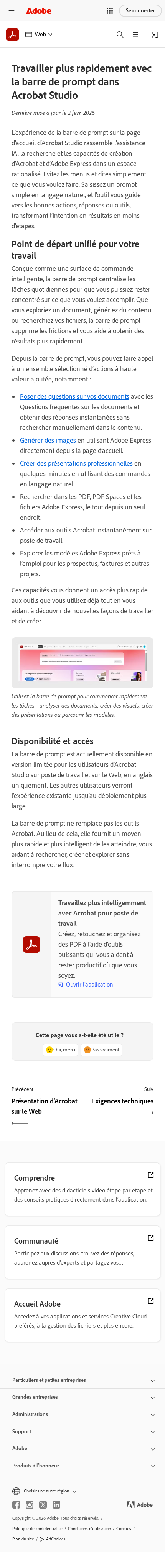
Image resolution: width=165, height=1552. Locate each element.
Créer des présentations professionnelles (76, 463)
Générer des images (48, 440)
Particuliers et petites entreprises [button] (49, 1380)
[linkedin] (56, 1505)
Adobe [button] (19, 1448)
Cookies (123, 1528)
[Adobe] (38, 10)
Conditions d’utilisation (89, 1528)
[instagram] (29, 1505)
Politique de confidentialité (37, 1528)
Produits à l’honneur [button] (35, 1465)
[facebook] (16, 1505)
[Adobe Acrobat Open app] (155, 34)
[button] (110, 11)
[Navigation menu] (11, 10)
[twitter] (43, 1505)
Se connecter (140, 10)
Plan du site (23, 1539)
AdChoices (56, 1539)
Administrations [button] (30, 1414)
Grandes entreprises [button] (35, 1397)
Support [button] (21, 1431)
